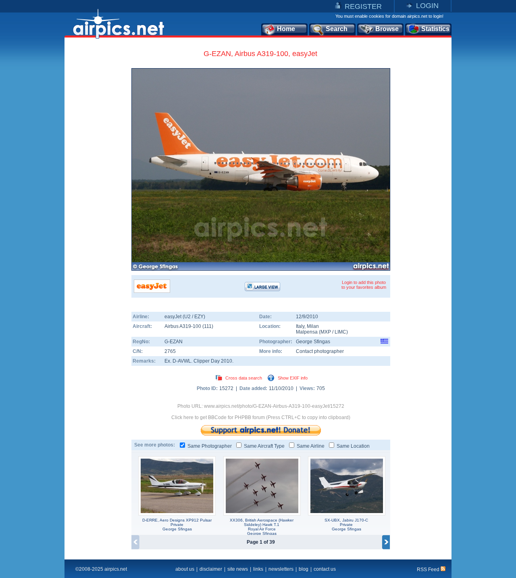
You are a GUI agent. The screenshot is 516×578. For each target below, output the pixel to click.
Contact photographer (320, 351)
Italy (300, 326)
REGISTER (363, 6)
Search (336, 28)
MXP (325, 332)
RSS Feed (429, 569)
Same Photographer (209, 446)
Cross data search (243, 378)
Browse (387, 28)
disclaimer (211, 569)
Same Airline (310, 446)
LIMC (340, 332)
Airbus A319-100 (183, 326)
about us (184, 569)
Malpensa (307, 332)
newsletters (280, 569)
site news (237, 569)
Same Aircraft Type (264, 446)
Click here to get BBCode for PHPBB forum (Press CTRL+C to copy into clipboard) (260, 417)
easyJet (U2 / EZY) (184, 316)
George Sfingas (313, 341)
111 (208, 326)
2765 (170, 351)
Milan (313, 326)
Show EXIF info (293, 378)
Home (286, 28)
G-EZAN (173, 341)
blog (303, 569)
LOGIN (427, 6)
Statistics (435, 28)
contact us (325, 569)
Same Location (353, 446)
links (258, 569)
